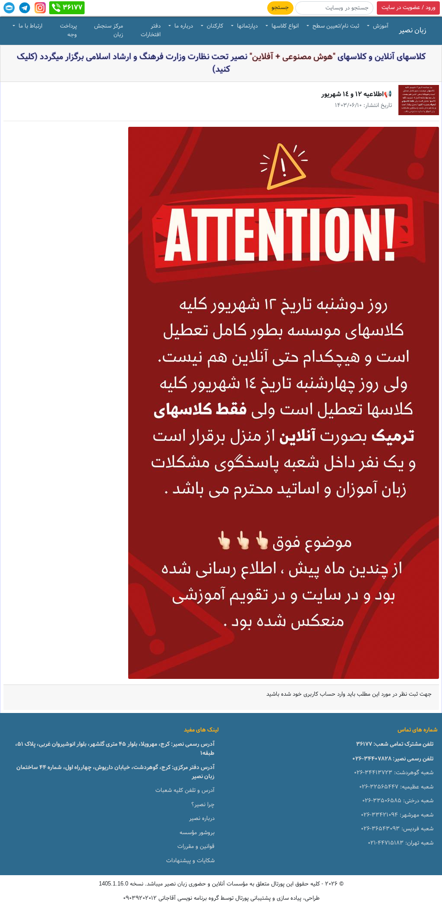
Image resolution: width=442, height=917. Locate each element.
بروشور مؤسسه (197, 833)
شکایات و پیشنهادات (190, 861)
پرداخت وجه (68, 31)
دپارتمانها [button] (246, 26)
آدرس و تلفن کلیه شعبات (185, 790)
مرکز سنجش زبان (108, 31)
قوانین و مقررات (196, 846)
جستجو (280, 8)
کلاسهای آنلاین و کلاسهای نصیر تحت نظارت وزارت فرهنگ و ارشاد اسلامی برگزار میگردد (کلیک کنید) (221, 63)
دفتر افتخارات (151, 31)
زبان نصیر (412, 31)
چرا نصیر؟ (203, 805)
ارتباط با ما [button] (29, 26)
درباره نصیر (202, 818)
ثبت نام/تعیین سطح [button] (335, 26)
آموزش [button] (379, 26)
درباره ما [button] (183, 26)
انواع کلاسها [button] (284, 26)
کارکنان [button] (214, 26)
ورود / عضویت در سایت (409, 8)
